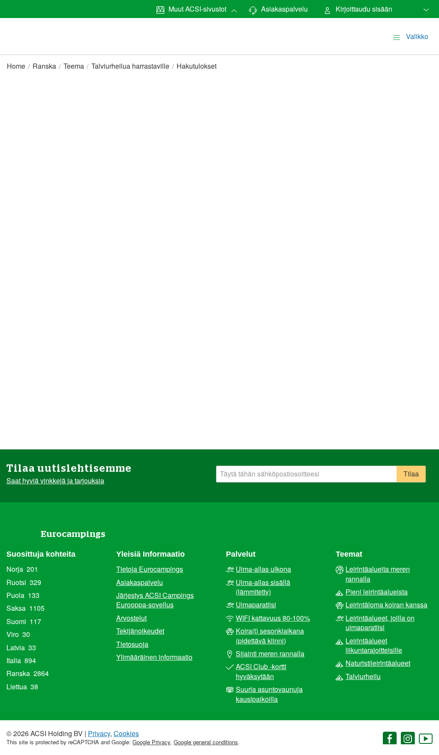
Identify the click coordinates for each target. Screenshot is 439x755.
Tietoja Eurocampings (149, 569)
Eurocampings (73, 534)
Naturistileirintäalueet (378, 663)
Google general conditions (206, 742)
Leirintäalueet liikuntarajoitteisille (374, 645)
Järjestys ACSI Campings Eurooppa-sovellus (155, 600)
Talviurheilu (363, 676)
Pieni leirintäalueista (377, 592)
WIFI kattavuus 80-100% (273, 618)
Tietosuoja (132, 644)
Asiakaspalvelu (139, 582)
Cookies (126, 733)
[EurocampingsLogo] (26, 27)
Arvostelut (131, 618)
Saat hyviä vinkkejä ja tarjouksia (55, 481)
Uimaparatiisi (256, 604)
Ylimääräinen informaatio (154, 657)
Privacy (99, 733)
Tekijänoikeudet (140, 631)
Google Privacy (151, 742)
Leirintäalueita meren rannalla (378, 573)
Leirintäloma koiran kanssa (386, 604)
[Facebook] (390, 739)
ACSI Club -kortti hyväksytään (261, 671)
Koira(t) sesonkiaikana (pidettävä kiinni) (270, 635)
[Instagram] (408, 739)
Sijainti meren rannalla (270, 653)
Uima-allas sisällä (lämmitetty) (263, 587)
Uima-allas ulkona (263, 569)
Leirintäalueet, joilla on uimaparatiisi (380, 622)
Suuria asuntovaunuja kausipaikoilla (269, 694)
